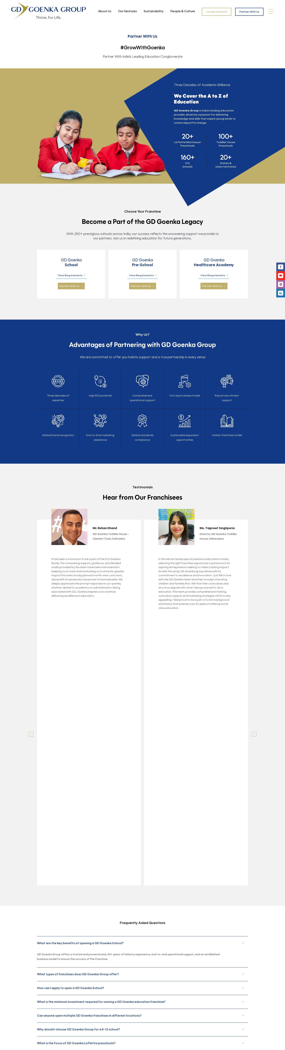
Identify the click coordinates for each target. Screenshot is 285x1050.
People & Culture (182, 11)
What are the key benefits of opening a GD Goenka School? (80, 943)
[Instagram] (280, 284)
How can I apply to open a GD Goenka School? (70, 988)
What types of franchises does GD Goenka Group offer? (78, 974)
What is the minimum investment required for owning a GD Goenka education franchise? (101, 1002)
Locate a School (216, 11)
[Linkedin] (280, 293)
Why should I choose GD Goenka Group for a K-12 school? (78, 1029)
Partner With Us (249, 11)
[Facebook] (280, 266)
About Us (104, 11)
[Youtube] (280, 275)
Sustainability (154, 11)
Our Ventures (127, 11)
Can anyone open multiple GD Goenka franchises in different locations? (89, 1015)
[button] (30, 734)
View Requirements (70, 275)
